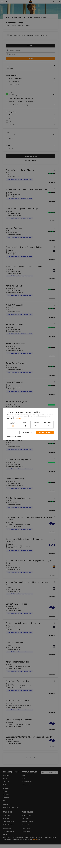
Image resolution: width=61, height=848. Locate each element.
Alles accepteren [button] (45, 432)
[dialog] (30, 424)
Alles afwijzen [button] (27, 432)
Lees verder (18, 418)
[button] (14, 436)
